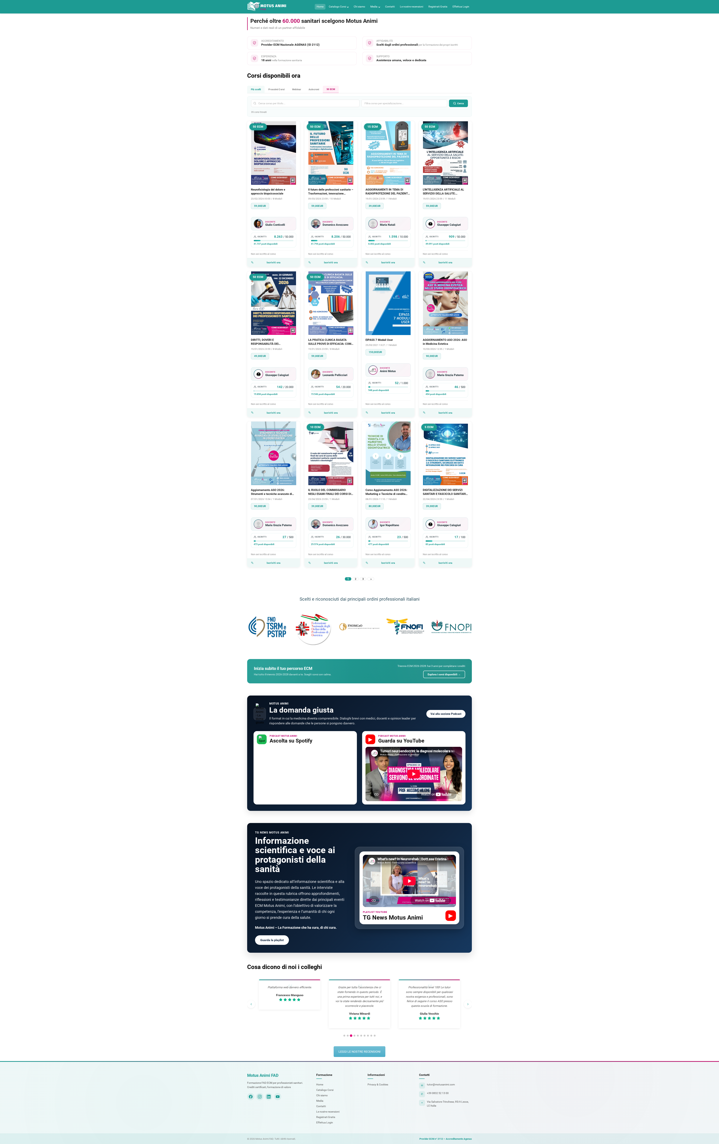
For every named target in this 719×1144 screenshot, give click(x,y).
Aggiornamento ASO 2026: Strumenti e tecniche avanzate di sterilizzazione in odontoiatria (271, 492)
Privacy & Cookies (378, 1084)
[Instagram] (259, 1096)
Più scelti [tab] (256, 89)
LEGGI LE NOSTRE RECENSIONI (359, 1051)
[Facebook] (250, 1096)
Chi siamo (359, 6)
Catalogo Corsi (337, 6)
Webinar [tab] (296, 89)
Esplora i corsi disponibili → (444, 674)
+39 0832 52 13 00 (438, 1093)
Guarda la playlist (272, 940)
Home (320, 6)
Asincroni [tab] (314, 89)
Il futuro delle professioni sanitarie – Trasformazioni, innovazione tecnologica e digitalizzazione (330, 192)
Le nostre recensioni (411, 6)
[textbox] (391, 103)
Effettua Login (461, 6)
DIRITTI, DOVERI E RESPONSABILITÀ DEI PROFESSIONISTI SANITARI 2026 (272, 342)
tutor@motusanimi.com (441, 1084)
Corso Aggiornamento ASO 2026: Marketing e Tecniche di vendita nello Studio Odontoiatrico (386, 492)
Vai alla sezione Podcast (445, 714)
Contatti (390, 6)
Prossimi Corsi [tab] (276, 89)
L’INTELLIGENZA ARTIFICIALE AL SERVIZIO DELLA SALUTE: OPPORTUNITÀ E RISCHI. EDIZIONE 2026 (445, 192)
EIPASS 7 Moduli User (379, 340)
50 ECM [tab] (331, 89)
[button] (344, 1036)
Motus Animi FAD (262, 1075)
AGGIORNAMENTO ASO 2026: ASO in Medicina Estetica (445, 342)
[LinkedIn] (268, 1096)
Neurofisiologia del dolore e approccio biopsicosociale (268, 191)
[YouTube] (277, 1096)
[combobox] (404, 103)
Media (373, 6)
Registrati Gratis (437, 6)
